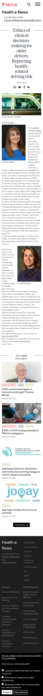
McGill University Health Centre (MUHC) (30, 594)
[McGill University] (11, 5)
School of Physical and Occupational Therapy (10, 608)
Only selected (21, 692)
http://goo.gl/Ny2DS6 (10, 336)
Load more (20, 525)
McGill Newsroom (31, 643)
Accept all (7, 692)
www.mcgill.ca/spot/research (19, 341)
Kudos (21, 385)
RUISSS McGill (30, 619)
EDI (25, 571)
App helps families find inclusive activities (19, 511)
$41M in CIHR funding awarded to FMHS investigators (20, 432)
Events (27, 580)
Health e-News (15, 12)
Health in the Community (29, 561)
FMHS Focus (29, 632)
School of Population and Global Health (9, 633)
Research (29, 385)
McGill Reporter (30, 637)
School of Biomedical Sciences (7, 644)
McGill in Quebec (30, 567)
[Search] (29, 5)
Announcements (9, 385)
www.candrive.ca (8, 331)
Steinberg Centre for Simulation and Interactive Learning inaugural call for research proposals (21, 471)
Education (28, 552)
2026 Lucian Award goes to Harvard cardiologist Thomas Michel (18, 392)
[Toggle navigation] (37, 4)
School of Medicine (10, 592)
